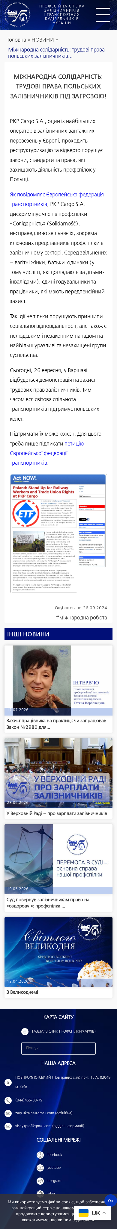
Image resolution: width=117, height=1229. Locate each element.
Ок (110, 1200)
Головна (17, 40)
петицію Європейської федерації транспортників (47, 453)
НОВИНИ (43, 40)
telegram (54, 1181)
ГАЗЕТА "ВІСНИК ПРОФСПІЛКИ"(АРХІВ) (64, 1031)
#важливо (101, 803)
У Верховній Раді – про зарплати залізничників (57, 813)
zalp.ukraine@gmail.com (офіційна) (44, 1113)
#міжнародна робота (81, 618)
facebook (54, 1155)
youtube (54, 1168)
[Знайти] (89, 1048)
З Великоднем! (22, 992)
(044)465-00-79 (28, 1100)
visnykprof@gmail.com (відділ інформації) (49, 1126)
